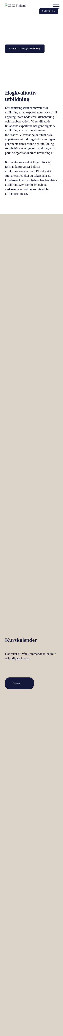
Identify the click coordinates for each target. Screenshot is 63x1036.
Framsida (13, 48)
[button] (48, 11)
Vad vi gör (24, 48)
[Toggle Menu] (56, 7)
